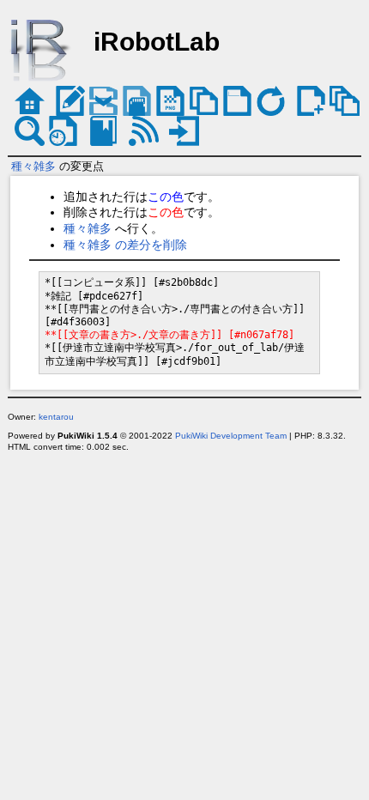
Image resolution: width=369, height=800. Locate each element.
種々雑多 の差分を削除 (125, 245)
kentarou (56, 416)
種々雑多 (33, 166)
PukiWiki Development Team (231, 435)
